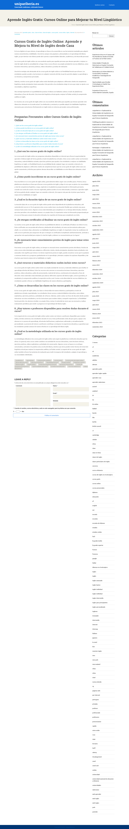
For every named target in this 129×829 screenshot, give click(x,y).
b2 (93, 400)
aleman (94, 364)
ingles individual (97, 594)
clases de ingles (47, 32)
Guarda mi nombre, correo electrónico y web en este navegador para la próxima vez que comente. (45, 408)
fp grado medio (97, 541)
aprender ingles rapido (99, 373)
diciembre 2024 (97, 269)
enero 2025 (96, 265)
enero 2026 (96, 212)
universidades (96, 785)
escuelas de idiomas (98, 523)
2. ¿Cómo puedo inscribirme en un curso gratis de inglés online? (34, 128)
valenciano (95, 790)
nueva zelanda (96, 682)
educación (95, 497)
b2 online (95, 404)
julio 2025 (95, 238)
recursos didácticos (74, 366)
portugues (95, 699)
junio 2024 (95, 296)
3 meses (95, 342)
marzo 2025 (96, 256)
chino (94, 444)
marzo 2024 (96, 309)
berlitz (94, 422)
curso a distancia (97, 470)
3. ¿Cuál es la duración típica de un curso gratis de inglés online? (34, 130)
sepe (93, 739)
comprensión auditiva (44, 360)
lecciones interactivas (66, 364)
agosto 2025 (96, 234)
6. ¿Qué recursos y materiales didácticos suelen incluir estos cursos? (35, 138)
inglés (94, 576)
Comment (19, 386)
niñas (94, 668)
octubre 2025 (96, 225)
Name (55, 386)
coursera (95, 466)
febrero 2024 (96, 313)
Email (54, 393)
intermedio (95, 620)
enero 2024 (96, 318)
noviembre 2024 (97, 274)
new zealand (96, 664)
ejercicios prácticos (37, 362)
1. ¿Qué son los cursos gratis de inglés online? (28, 125)
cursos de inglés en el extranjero (102, 474)
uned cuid (95, 765)
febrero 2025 (96, 260)
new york (95, 660)
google (94, 558)
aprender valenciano (98, 382)
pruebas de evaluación (58, 366)
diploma (94, 492)
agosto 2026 (96, 181)
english (94, 505)
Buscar (111, 36)
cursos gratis (55, 32)
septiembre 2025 (97, 230)
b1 (93, 395)
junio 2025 (95, 243)
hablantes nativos (79, 362)
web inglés (95, 798)
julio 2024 (95, 291)
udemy (94, 752)
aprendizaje (30, 360)
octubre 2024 (96, 278)
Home (73, 24)
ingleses (94, 611)
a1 (93, 347)
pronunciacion (96, 721)
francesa (95, 554)
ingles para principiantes (100, 602)
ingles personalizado (98, 607)
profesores (95, 717)
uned (94, 761)
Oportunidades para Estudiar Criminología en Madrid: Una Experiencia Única (101, 84)
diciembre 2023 (97, 322)
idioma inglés (20, 364)
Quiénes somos (100, 5)
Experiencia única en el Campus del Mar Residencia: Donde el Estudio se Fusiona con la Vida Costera (103, 56)
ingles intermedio (97, 598)
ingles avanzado (97, 580)
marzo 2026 (96, 203)
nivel (93, 677)
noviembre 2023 (97, 327)
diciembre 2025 (97, 216)
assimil (94, 386)
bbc (93, 417)
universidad (96, 774)
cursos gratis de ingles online (74, 360)
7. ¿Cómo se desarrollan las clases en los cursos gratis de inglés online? (36, 141)
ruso (93, 735)
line (93, 646)
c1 (93, 430)
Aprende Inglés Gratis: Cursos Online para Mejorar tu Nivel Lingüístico (95, 24)
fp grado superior (97, 545)
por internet (96, 695)
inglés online (31, 364)
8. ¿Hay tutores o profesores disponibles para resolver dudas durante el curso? (38, 144)
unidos (94, 770)
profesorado (96, 713)
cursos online (62, 32)
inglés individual (97, 589)
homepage (95, 147)
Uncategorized (97, 757)
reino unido (96, 730)
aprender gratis (27, 32)
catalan (94, 439)
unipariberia (96, 110)
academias (95, 355)
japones (94, 638)
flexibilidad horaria (52, 362)
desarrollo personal (21, 362)
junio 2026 (95, 190)
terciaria (94, 743)
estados (94, 527)
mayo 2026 (95, 194)
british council (96, 426)
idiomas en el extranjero (100, 567)
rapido (94, 726)
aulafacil (94, 391)
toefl (93, 748)
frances (94, 549)
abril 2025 (95, 252)
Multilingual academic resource (102, 122)
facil (93, 536)
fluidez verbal (66, 362)
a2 (93, 351)
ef (93, 501)
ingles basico (96, 585)
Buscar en (95, 33)
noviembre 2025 (97, 221)
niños (94, 673)
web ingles (95, 803)
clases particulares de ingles (101, 461)
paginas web (96, 690)
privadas (95, 704)
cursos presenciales (98, 488)
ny (93, 686)
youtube (95, 812)
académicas (19, 360)
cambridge (95, 435)
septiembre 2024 (97, 283)
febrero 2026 (96, 208)
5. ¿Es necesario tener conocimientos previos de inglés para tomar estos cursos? (39, 136)
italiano (94, 633)
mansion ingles (97, 651)
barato (94, 413)
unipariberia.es (26, 3)
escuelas (95, 519)
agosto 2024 (96, 287)
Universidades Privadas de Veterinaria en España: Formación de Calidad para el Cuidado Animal (103, 65)
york (93, 807)
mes (93, 655)
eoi (93, 510)
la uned (94, 642)
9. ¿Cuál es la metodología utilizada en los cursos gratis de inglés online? (36, 146)
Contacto (112, 5)
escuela (94, 514)
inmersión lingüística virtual (47, 364)
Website (55, 401)
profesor (95, 708)
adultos (94, 360)
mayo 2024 (95, 300)
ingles (68, 32)
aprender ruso (96, 378)
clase (33, 32)
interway (95, 629)
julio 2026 (95, 186)
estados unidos (97, 532)
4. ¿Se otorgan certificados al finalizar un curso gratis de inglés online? (36, 133)
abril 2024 (95, 305)
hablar (94, 563)
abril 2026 (95, 199)
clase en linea (38, 32)
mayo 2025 (95, 247)
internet (72, 32)
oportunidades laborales (40, 366)
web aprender (96, 794)
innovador (95, 616)
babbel (94, 408)
